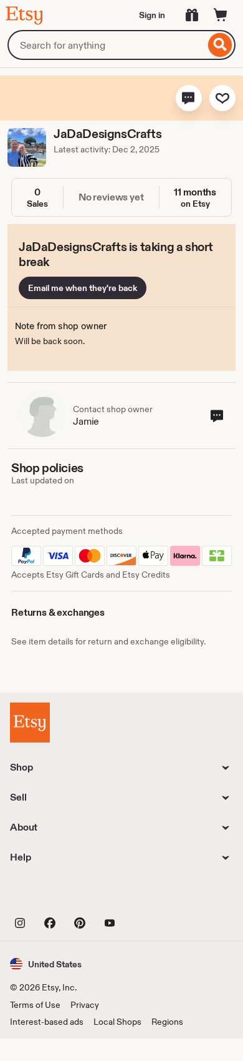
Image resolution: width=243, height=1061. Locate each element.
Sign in (152, 15)
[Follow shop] (222, 98)
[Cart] (221, 15)
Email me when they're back (82, 288)
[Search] (220, 45)
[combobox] (106, 45)
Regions (167, 1022)
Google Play (146, 894)
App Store (52, 894)
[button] (189, 98)
